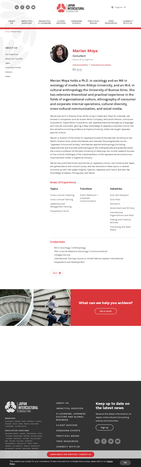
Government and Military (122, 208)
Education (115, 204)
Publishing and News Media (120, 228)
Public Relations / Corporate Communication (89, 198)
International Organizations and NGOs (122, 214)
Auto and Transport (119, 195)
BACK (55, 273)
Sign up (104, 427)
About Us (11, 47)
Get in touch (106, 311)
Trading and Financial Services (120, 221)
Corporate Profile (13, 67)
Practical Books (67, 436)
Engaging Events (68, 430)
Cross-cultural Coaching (62, 195)
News (7, 76)
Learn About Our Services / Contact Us (70, 454)
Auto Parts (115, 199)
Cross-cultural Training (61, 199)
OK (125, 462)
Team (7, 63)
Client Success (66, 425)
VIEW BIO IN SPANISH (80, 65)
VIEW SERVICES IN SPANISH (101, 65)
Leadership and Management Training (61, 205)
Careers (8, 72)
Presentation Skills (59, 211)
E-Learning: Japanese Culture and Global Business (71, 416)
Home (7, 32)
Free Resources (67, 441)
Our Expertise (11, 54)
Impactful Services (69, 408)
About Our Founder (14, 58)
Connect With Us (68, 446)
